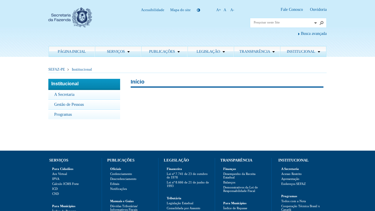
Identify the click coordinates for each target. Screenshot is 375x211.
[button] (315, 23)
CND (55, 193)
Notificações (118, 188)
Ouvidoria (318, 9)
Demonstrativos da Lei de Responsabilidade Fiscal (240, 189)
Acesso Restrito (291, 174)
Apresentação (290, 179)
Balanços (229, 182)
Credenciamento (121, 174)
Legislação (209, 51)
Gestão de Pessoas (69, 104)
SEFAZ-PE (56, 69)
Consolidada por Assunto (183, 208)
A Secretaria (64, 94)
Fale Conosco (292, 9)
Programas (63, 114)
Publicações (162, 51)
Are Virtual (59, 174)
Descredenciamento (123, 179)
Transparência (255, 51)
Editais (114, 184)
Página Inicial (72, 51)
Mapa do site (180, 10)
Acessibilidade (152, 10)
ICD (55, 188)
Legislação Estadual (180, 203)
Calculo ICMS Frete (65, 184)
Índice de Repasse (235, 208)
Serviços (116, 51)
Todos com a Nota (293, 201)
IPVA (55, 179)
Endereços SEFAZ (293, 184)
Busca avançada (314, 33)
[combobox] (283, 22)
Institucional (301, 51)
